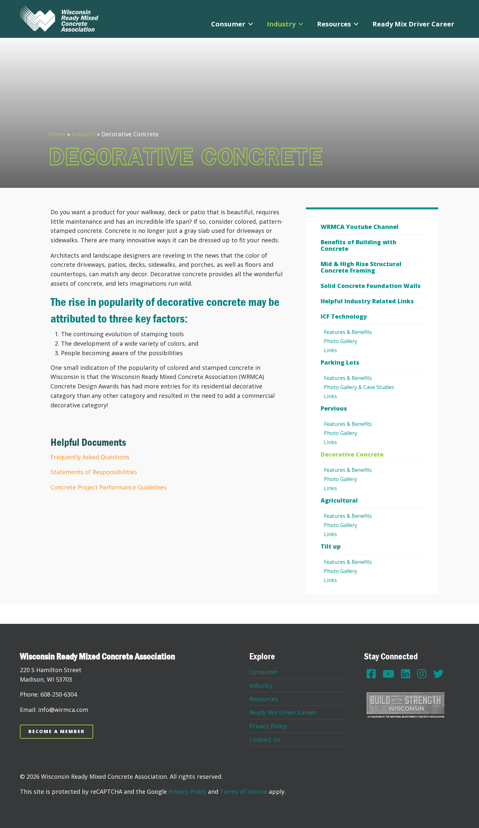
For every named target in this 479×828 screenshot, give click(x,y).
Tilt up (331, 546)
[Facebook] (371, 673)
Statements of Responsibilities (94, 472)
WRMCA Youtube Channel (360, 227)
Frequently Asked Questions (90, 457)
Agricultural (339, 500)
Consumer (228, 24)
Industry (281, 24)
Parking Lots (340, 362)
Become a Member (56, 731)
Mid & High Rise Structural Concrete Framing (361, 267)
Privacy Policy (268, 726)
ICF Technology (344, 316)
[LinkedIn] (406, 673)
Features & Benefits (348, 332)
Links (330, 350)
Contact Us (265, 739)
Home (57, 134)
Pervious (334, 408)
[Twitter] (438, 673)
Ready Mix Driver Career (413, 24)
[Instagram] (421, 673)
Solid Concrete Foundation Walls (371, 286)
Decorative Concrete (352, 454)
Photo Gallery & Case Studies (359, 387)
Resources (334, 24)
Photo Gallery (340, 341)
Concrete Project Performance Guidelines (109, 487)
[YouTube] (388, 673)
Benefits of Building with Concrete (359, 245)
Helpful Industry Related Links (367, 301)
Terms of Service (243, 791)
